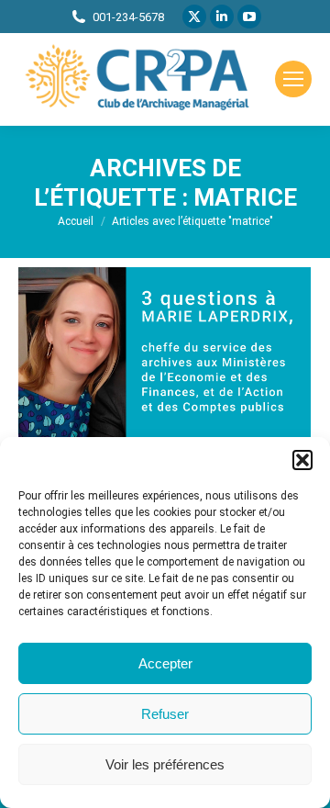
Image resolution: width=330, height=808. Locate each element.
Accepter (165, 663)
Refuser (165, 714)
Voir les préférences (165, 764)
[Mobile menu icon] (293, 79)
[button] (302, 460)
